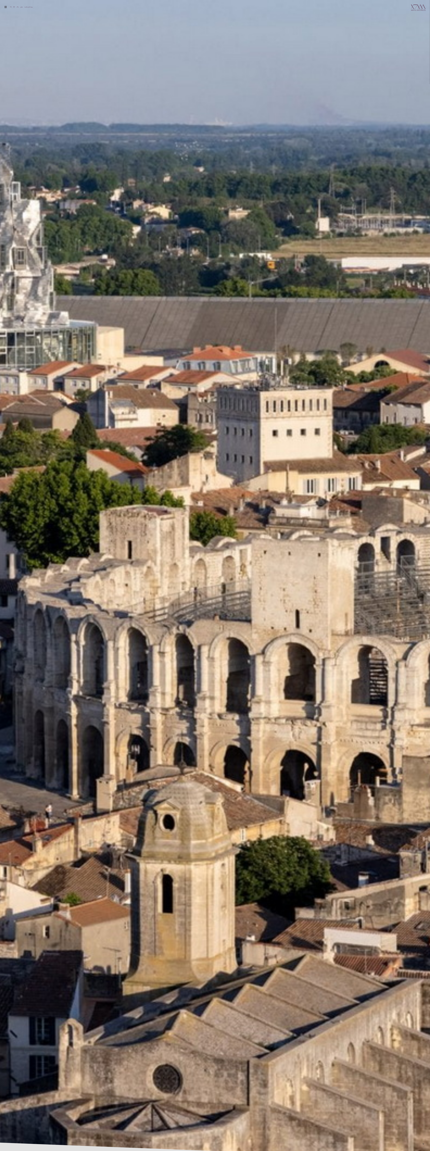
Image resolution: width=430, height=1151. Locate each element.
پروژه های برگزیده (28, 7)
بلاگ (17, 7)
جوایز (21, 7)
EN (14, 7)
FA (11, 7)
